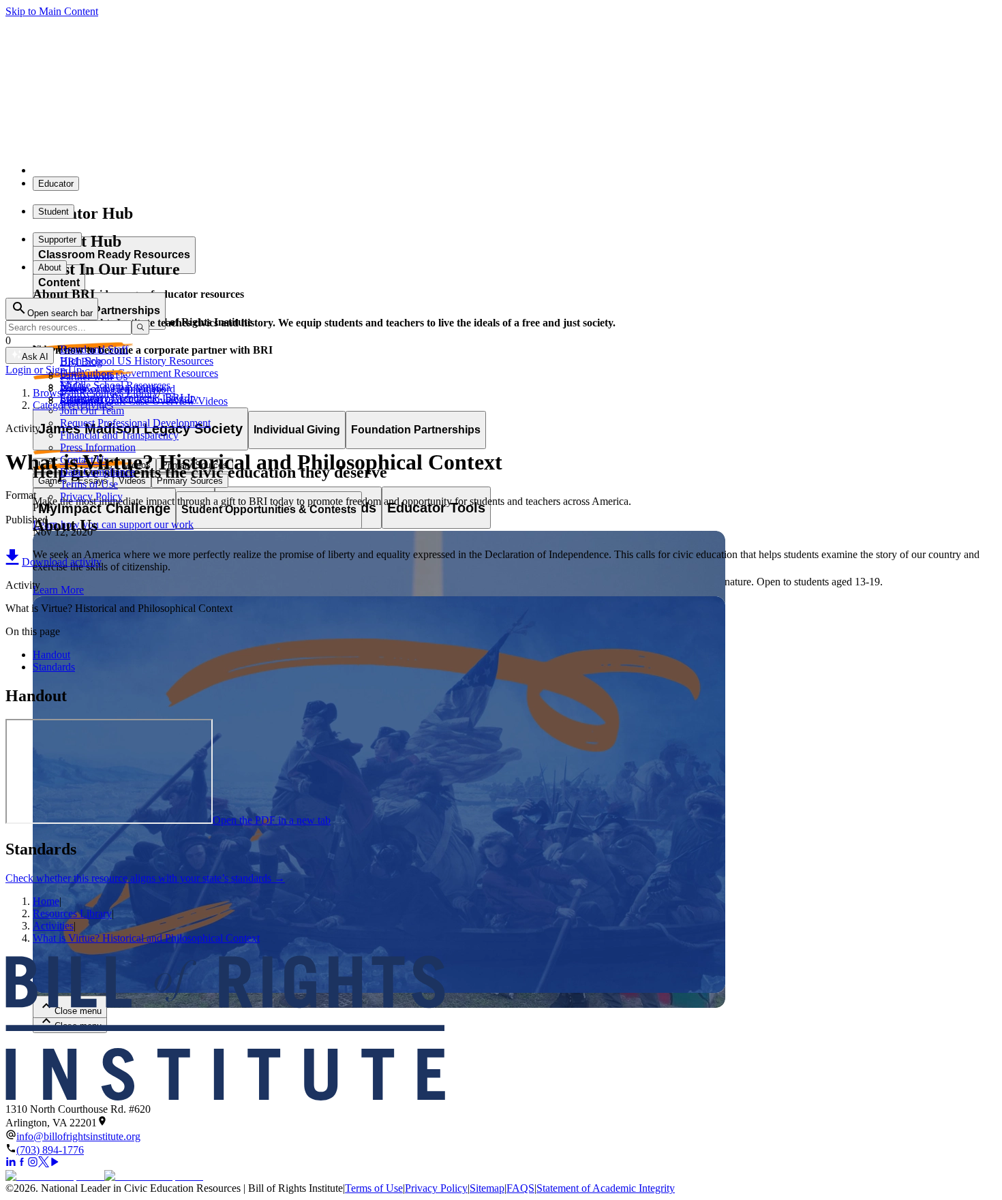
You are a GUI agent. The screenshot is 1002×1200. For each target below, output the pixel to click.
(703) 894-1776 (50, 1150)
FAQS (520, 1188)
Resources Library (72, 913)
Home (46, 901)
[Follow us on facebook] (21, 1163)
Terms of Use (89, 484)
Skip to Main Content (51, 11)
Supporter (57, 239)
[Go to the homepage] (501, 1029)
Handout (51, 654)
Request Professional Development (135, 423)
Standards (54, 667)
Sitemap (487, 1188)
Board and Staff (94, 349)
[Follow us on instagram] (32, 1163)
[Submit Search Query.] (140, 327)
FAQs (73, 386)
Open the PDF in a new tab (272, 820)
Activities (53, 926)
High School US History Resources (136, 361)
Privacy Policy (91, 496)
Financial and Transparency (119, 435)
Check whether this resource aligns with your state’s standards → (145, 878)
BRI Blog (81, 361)
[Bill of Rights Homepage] (252, 170)
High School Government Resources (139, 373)
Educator (56, 184)
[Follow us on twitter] (43, 1163)
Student (53, 211)
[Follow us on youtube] (54, 1163)
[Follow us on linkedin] (10, 1163)
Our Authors (87, 374)
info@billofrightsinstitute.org (78, 1136)
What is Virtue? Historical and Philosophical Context (146, 938)
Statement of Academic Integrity (605, 1188)
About (49, 267)
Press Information (98, 447)
